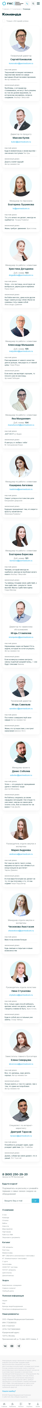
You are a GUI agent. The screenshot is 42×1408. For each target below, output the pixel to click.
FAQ (3, 1303)
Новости (5, 1226)
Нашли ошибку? (9, 1391)
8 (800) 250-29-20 (15, 1174)
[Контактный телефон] (27, 3)
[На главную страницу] (13, 3)
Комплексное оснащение (11, 1285)
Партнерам (6, 1232)
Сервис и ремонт (9, 1288)
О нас (4, 1215)
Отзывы (5, 1220)
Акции (4, 1300)
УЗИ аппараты (7, 1247)
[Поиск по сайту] (33, 3)
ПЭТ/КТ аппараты (9, 1270)
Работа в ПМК (7, 1235)
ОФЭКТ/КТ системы (10, 1267)
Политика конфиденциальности (14, 1309)
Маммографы (7, 1253)
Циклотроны (7, 1273)
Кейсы (4, 1223)
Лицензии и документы (11, 1237)
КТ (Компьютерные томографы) (14, 1258)
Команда (5, 1217)
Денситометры (8, 1275)
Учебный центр (8, 1291)
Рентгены (5, 1250)
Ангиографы (7, 1264)
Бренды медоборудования (12, 1306)
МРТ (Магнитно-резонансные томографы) (18, 1256)
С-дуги (5, 1261)
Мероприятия (7, 1229)
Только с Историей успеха (17, 21)
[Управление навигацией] (38, 3)
